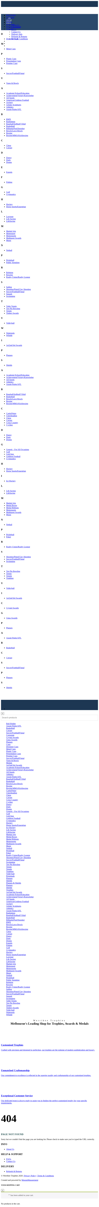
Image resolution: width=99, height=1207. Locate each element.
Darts (8, 160)
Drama (9, 162)
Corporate (10, 17)
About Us (15, 25)
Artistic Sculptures (13, 105)
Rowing (9, 275)
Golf (8, 192)
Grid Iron (10, 454)
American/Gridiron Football (17, 100)
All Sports (10, 98)
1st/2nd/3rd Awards (14, 345)
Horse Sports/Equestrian (16, 207)
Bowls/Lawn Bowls (14, 131)
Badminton (10, 122)
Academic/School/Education (17, 93)
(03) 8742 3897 (14, 43)
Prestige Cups (11, 63)
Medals (9, 22)
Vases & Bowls (12, 83)
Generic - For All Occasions (17, 449)
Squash (9, 294)
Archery (9, 102)
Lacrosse (9, 216)
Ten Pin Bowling (13, 308)
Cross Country (12, 423)
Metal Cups (11, 49)
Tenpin (9, 576)
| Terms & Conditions (45, 1176)
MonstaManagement (30, 1180)
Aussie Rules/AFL (13, 109)
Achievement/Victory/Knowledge (20, 95)
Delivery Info (16, 34)
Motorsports (11, 236)
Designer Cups (12, 39)
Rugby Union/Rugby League (18, 277)
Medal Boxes (11, 505)
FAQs (13, 29)
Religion (9, 272)
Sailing (9, 287)
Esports (9, 172)
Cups (8, 20)
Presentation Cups (13, 61)
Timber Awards (12, 313)
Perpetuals (10, 24)
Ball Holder (11, 15)
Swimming (10, 296)
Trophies (9, 29)
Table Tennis (11, 306)
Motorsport (10, 233)
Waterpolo (10, 333)
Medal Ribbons (12, 508)
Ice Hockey (11, 481)
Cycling (9, 425)
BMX (8, 119)
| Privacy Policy (29, 1176)
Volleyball (10, 323)
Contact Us (15, 32)
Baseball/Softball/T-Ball (16, 124)
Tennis (9, 311)
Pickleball (10, 260)
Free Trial (10, 46)
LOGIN (9, 41)
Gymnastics (11, 194)
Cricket (9, 148)
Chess (8, 145)
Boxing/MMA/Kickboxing (17, 135)
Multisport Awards (13, 238)
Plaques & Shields (13, 27)
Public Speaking (12, 262)
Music (8, 240)
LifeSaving (10, 221)
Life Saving (11, 219)
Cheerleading (11, 416)
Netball (9, 250)
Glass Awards (11, 618)
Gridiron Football (13, 456)
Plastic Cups (11, 59)
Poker (8, 537)
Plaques (9, 355)
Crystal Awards (12, 608)
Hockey (9, 204)
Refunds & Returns (19, 36)
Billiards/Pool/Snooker (15, 128)
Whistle (9, 335)
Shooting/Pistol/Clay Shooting (18, 289)
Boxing (9, 133)
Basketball (10, 126)
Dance (8, 158)
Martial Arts (11, 231)
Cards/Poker (11, 413)
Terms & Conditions (19, 39)
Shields (9, 365)
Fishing (9, 182)
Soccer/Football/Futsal (15, 73)
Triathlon (10, 578)
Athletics (9, 107)
